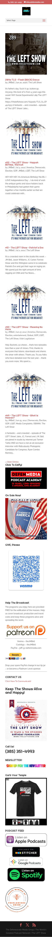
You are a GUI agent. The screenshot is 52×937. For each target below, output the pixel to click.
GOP (15, 171)
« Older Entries (12, 462)
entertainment (19, 335)
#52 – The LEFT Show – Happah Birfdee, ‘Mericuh (21, 163)
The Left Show (35, 82)
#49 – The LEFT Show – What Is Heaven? (21, 416)
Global (30, 335)
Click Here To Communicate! (18, 681)
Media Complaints (24, 423)
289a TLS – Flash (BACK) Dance (22, 79)
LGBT (27, 171)
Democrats (40, 167)
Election (8, 171)
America (30, 167)
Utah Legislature (27, 339)
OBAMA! (37, 423)
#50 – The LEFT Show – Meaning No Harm (24, 328)
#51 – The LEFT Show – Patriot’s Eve (24, 247)
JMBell (11, 82)
